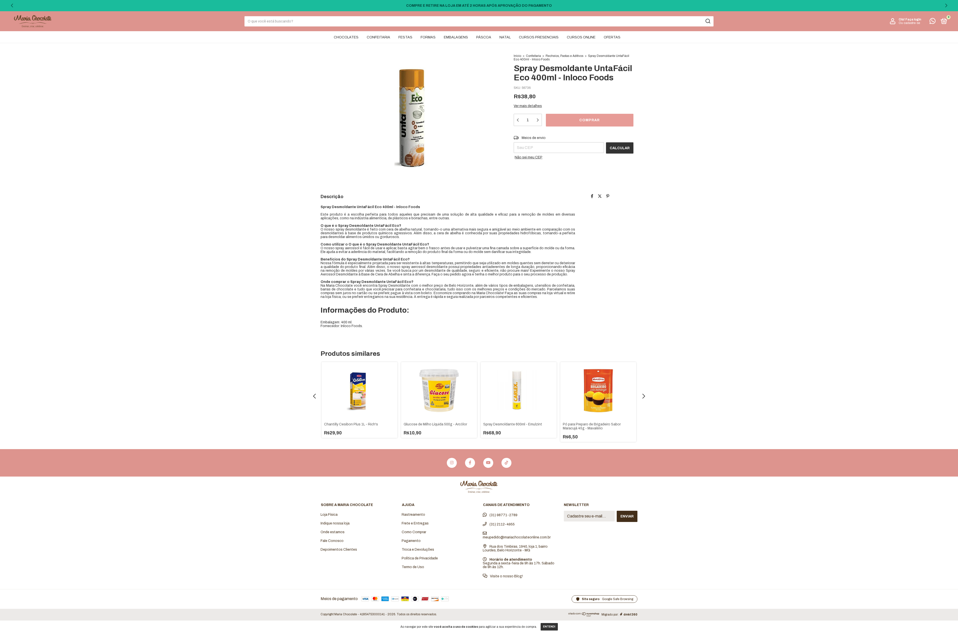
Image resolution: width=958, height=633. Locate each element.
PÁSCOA (483, 37)
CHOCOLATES (346, 37)
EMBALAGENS (456, 37)
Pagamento (411, 541)
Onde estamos (333, 532)
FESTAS (405, 37)
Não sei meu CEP (528, 157)
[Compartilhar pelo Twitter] (600, 196)
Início (517, 56)
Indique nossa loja (335, 523)
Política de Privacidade (420, 558)
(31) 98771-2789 (503, 515)
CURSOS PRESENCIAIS (539, 37)
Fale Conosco (332, 541)
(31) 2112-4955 (502, 524)
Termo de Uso (413, 567)
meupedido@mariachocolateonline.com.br (517, 537)
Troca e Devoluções (418, 549)
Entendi (549, 626)
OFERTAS (612, 37)
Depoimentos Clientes (339, 549)
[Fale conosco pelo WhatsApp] (932, 22)
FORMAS (428, 37)
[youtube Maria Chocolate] (488, 463)
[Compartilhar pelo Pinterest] (607, 196)
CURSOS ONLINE (581, 37)
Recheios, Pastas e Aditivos (564, 56)
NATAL (505, 37)
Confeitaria (533, 56)
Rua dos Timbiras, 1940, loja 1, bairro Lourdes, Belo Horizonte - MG (515, 548)
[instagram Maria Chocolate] (452, 463)
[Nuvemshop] (583, 616)
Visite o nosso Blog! (506, 576)
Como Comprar (414, 532)
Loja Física (329, 514)
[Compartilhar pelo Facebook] (592, 196)
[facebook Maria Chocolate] (470, 463)
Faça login (913, 19)
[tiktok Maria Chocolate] (506, 463)
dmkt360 (630, 614)
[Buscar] (708, 21)
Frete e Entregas (415, 523)
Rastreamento (413, 514)
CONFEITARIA (378, 37)
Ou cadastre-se (909, 23)
